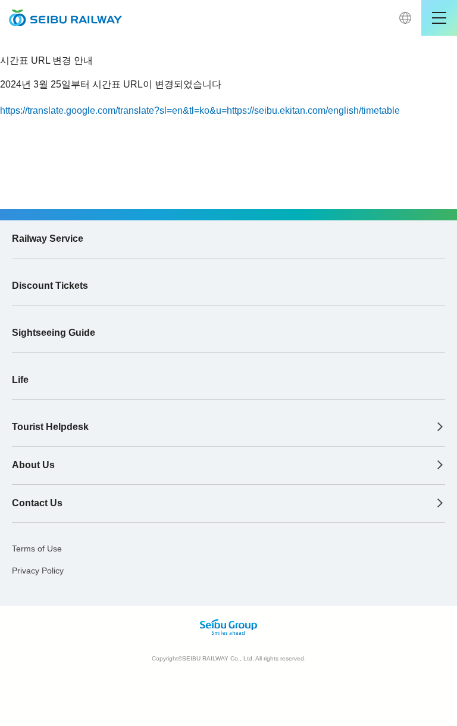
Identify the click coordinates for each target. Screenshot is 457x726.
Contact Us (37, 503)
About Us (33, 465)
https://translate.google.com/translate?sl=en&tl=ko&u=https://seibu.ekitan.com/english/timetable (200, 110)
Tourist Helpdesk (50, 427)
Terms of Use (37, 548)
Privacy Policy (38, 570)
